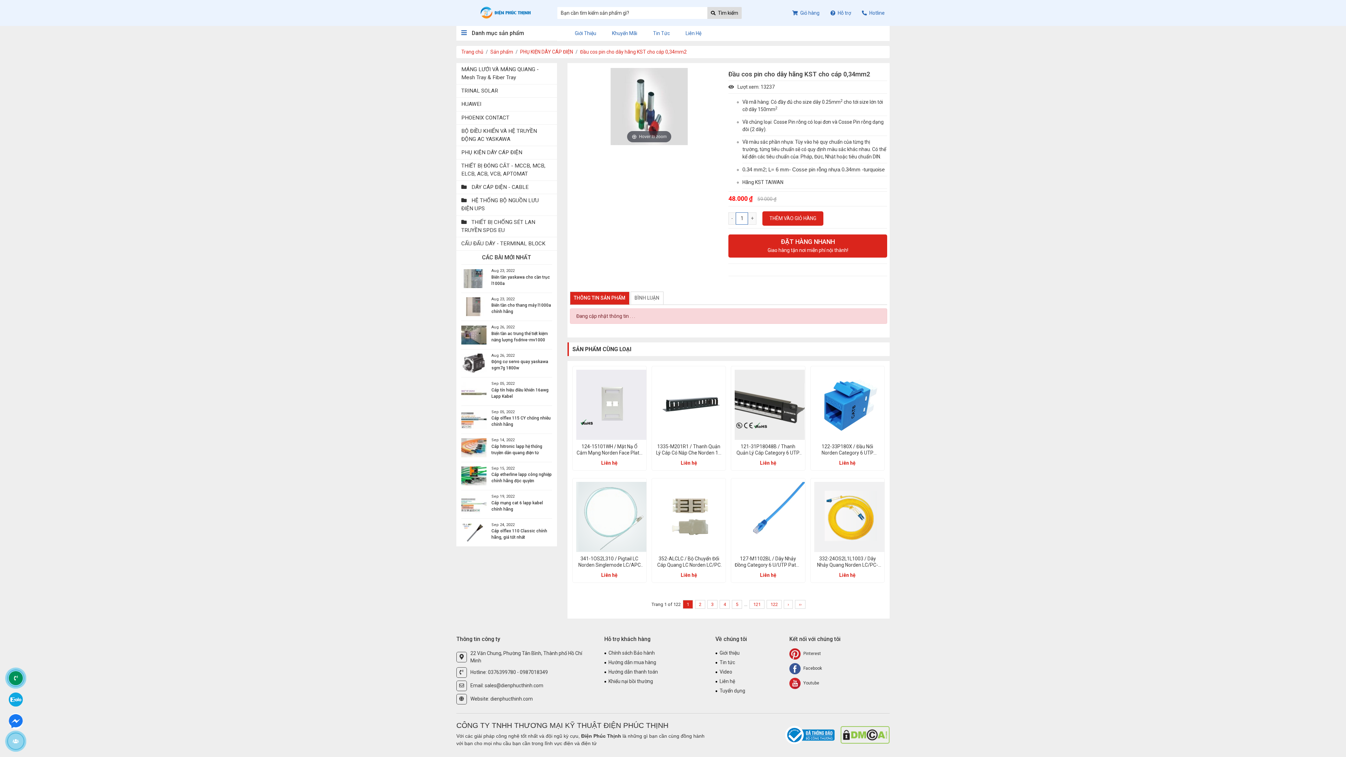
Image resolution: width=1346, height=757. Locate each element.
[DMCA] (865, 734)
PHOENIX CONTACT (485, 118)
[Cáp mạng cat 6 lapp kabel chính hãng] (474, 504)
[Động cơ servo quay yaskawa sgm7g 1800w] (474, 363)
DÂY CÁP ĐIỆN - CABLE (499, 187)
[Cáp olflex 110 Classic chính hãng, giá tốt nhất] (474, 532)
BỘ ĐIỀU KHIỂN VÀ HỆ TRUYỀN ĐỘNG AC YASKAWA (499, 135)
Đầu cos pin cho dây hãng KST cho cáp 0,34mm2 (633, 52)
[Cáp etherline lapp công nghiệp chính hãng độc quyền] (474, 475)
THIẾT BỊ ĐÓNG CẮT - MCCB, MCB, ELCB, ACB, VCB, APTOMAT (503, 170)
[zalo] (16, 699)
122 (774, 604)
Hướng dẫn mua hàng (632, 662)
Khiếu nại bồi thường (631, 681)
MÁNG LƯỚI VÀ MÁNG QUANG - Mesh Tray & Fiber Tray (500, 73)
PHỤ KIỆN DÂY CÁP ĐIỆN (546, 52)
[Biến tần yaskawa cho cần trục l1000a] (474, 278)
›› (800, 604)
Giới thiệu (585, 33)
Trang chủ (472, 52)
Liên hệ (693, 33)
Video (726, 672)
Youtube (810, 683)
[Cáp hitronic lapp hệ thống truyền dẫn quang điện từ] (474, 447)
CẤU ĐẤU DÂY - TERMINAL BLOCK (503, 243)
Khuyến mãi (624, 33)
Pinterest (811, 653)
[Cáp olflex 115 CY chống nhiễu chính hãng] (474, 419)
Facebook (812, 668)
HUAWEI (471, 104)
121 (757, 604)
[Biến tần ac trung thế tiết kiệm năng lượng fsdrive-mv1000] (474, 335)
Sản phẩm (501, 52)
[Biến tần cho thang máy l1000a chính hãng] (474, 306)
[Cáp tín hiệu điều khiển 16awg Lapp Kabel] (474, 391)
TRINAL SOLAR (479, 91)
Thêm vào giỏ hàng (792, 218)
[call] (16, 678)
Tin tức (661, 33)
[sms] (16, 720)
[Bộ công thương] (810, 734)
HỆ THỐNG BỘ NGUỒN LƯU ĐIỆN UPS (500, 204)
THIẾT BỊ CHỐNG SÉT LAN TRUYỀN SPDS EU (498, 226)
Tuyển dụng (732, 691)
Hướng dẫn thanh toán (633, 672)
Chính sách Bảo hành (632, 653)
